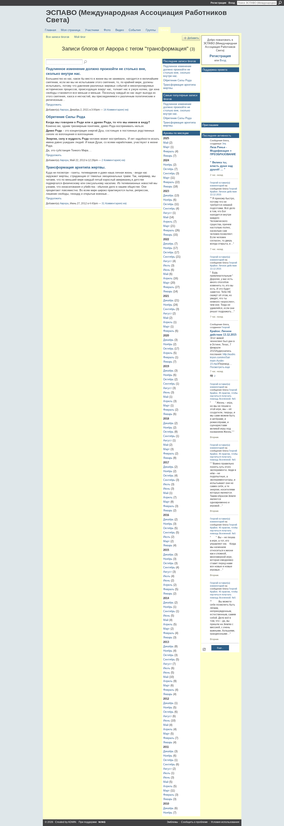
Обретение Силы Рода (65, 117)
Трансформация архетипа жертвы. (76, 167)
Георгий (214, 182)
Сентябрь (169, 173)
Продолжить (54, 104)
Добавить (193, 38)
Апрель (168, 221)
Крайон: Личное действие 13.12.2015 (223, 333)
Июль (166, 265)
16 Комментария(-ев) (116, 109)
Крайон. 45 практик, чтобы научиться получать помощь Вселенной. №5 (224, 396)
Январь (167, 155)
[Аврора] (52, 56)
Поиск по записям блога (86, 62)
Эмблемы (172, 822)
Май (165, 142)
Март (166, 147)
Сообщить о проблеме (194, 822)
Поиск (280, 3)
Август (167, 212)
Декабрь (168, 195)
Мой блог (80, 36)
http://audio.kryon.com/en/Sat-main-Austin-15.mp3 (223, 359)
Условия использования (225, 822)
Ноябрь (167, 164)
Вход (231, 2)
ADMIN (72, 822)
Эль (224, 143)
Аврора (64, 109)
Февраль (168, 151)
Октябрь (168, 169)
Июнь (166, 269)
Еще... (220, 648)
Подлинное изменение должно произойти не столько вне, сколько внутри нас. (177, 71)
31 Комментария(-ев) (114, 203)
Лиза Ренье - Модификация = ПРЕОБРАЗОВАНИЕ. (223, 152)
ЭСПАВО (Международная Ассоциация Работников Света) (136, 16)
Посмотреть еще (220, 367)
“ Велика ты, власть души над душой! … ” (221, 166)
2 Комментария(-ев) (113, 160)
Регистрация (218, 2)
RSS (204, 649)
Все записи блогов (57, 36)
